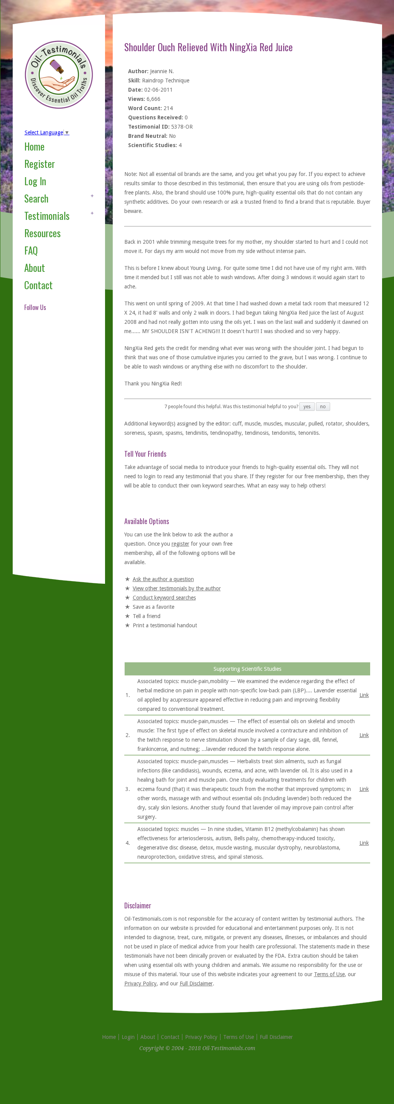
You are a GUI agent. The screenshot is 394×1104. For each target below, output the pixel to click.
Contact (38, 285)
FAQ (31, 250)
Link (364, 695)
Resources (42, 233)
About (34, 267)
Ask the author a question (163, 579)
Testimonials (47, 215)
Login (128, 1037)
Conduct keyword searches (164, 598)
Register (39, 163)
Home (34, 146)
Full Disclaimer (196, 983)
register (180, 544)
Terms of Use (329, 974)
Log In (35, 181)
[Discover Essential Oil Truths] (58, 107)
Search (36, 198)
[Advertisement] (55, 452)
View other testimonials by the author (177, 588)
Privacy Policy (140, 983)
